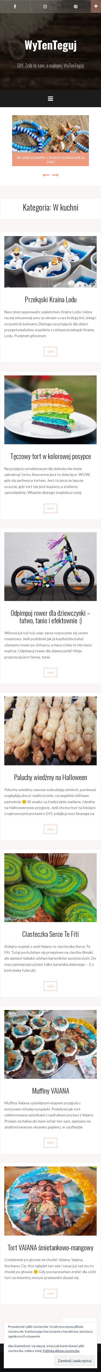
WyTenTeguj (51, 44)
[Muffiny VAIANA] (50, 1044)
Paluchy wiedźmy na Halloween (50, 777)
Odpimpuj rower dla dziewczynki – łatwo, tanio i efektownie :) (50, 616)
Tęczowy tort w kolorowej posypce (50, 456)
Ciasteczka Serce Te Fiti (50, 934)
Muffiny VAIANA (50, 1090)
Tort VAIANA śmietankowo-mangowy (50, 1247)
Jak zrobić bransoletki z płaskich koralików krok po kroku (51, 159)
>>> (50, 351)
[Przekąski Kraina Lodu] (50, 261)
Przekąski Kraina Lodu (50, 299)
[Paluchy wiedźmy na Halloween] (50, 730)
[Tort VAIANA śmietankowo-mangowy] (50, 1200)
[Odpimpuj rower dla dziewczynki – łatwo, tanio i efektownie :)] (50, 566)
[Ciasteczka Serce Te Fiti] (50, 887)
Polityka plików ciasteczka (61, 1351)
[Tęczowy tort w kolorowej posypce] (50, 409)
